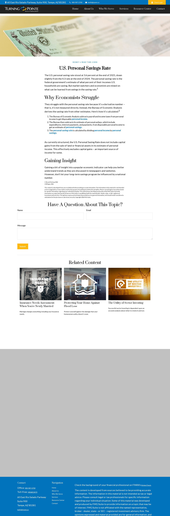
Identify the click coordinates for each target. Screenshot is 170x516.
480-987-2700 (77, 2)
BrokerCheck (146, 485)
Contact (55, 503)
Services (55, 497)
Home (54, 488)
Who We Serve (57, 494)
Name (20, 210)
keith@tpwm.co (93, 2)
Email (88, 210)
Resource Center (58, 500)
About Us (55, 491)
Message (21, 225)
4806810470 (32, 492)
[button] (75, 8)
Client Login (158, 2)
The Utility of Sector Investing (125, 303)
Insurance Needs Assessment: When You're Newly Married (37, 304)
